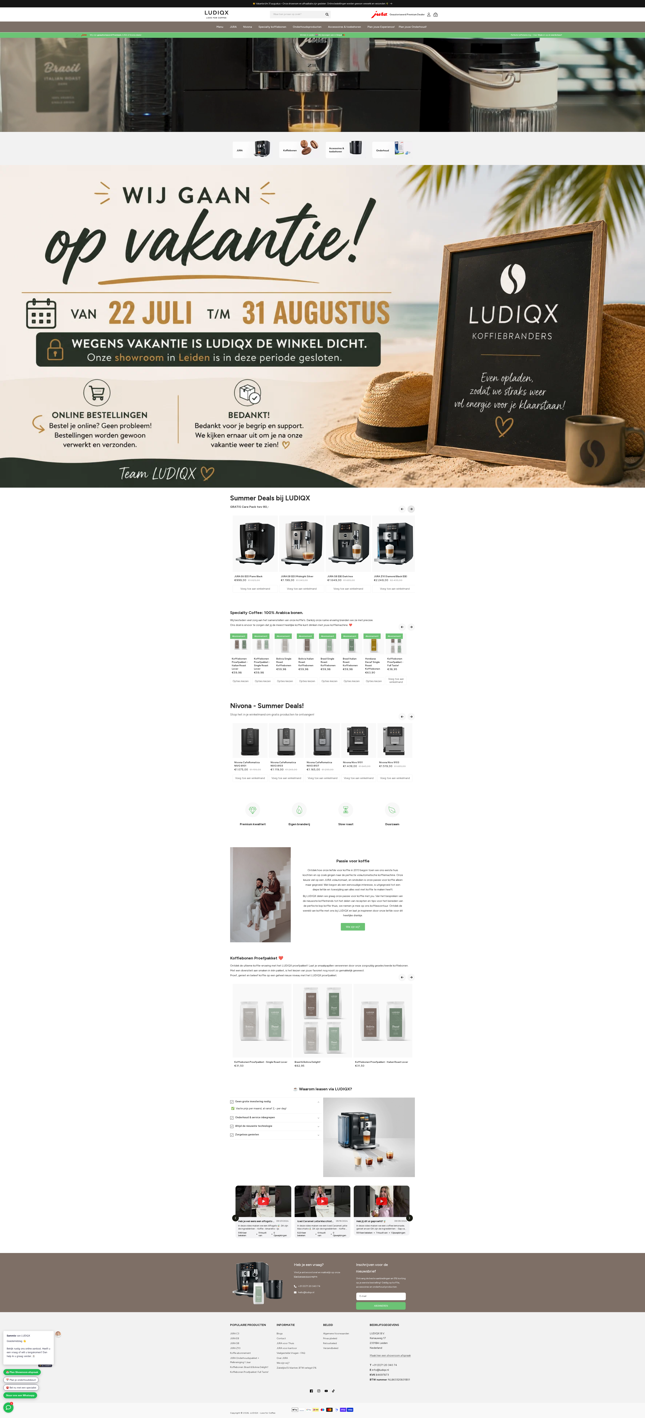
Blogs (280, 1333)
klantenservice (302, 1276)
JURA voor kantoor (287, 1348)
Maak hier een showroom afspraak (390, 1355)
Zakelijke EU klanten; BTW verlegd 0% (296, 1367)
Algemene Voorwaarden (336, 1333)
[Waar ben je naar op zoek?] (327, 14)
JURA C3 (234, 1333)
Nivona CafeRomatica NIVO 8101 (247, 764)
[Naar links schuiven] (402, 509)
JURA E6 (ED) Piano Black (248, 576)
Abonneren (381, 1306)
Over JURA (282, 1358)
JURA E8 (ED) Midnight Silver (297, 576)
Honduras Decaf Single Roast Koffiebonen (372, 663)
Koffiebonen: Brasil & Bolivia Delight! (249, 1367)
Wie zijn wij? (353, 926)
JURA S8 (234, 1343)
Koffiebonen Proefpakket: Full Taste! (249, 1372)
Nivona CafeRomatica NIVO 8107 (319, 764)
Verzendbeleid (330, 1348)
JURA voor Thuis (285, 1343)
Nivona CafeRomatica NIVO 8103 (283, 764)
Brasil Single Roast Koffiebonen (328, 662)
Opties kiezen (241, 681)
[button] (435, 14)
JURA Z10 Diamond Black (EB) (390, 576)
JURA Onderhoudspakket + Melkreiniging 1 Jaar (244, 1360)
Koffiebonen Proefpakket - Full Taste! (395, 662)
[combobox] (300, 14)
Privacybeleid (330, 1338)
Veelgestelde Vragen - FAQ (291, 1353)
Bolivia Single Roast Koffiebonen (283, 662)
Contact (281, 1338)
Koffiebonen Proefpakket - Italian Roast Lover (240, 663)
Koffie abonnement (240, 1353)
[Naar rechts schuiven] (411, 509)
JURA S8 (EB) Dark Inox (340, 576)
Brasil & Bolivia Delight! (307, 1062)
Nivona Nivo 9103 (389, 762)
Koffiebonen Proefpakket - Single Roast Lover (262, 663)
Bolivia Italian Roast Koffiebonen (306, 662)
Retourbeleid (330, 1343)
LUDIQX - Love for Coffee (262, 1413)
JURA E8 (234, 1338)
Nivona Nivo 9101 (353, 762)
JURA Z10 (235, 1348)
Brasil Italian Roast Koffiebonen (350, 662)
